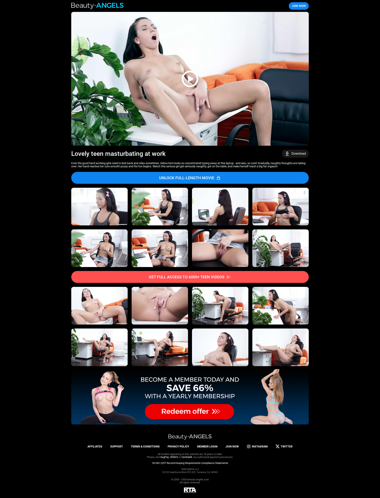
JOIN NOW (299, 6)
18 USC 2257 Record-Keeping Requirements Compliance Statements (190, 463)
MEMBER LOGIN (207, 446)
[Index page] (97, 6)
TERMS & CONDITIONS (145, 446)
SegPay (164, 457)
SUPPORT (116, 446)
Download (299, 153)
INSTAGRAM (260, 446)
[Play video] (190, 79)
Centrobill (186, 457)
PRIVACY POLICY (178, 446)
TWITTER (287, 446)
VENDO (174, 457)
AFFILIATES (94, 446)
